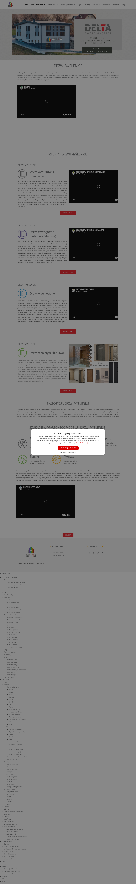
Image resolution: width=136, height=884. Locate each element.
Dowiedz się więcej (82, 443)
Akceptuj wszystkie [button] (68, 448)
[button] (68, 453)
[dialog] (68, 442)
